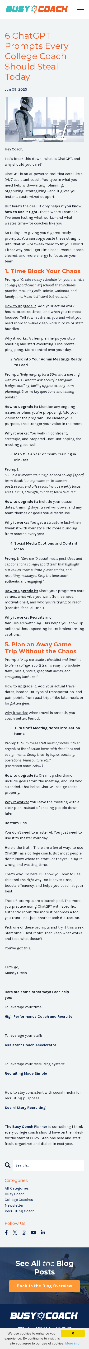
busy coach (14, 1194)
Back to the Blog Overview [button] (44, 1285)
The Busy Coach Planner (26, 1126)
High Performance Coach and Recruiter (39, 1016)
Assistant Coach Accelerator (30, 1045)
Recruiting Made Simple (26, 1073)
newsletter (14, 1205)
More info (72, 1343)
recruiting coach (19, 1211)
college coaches (19, 1199)
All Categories (17, 1188)
